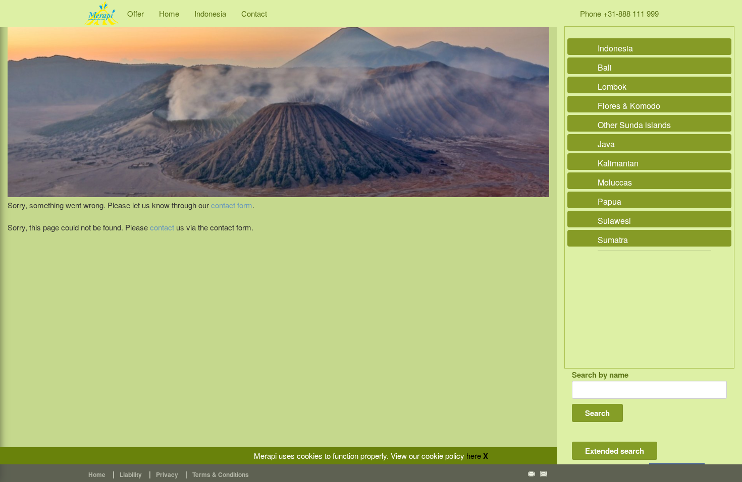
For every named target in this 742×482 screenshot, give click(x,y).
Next (539, 100)
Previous (17, 100)
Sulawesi (614, 220)
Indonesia (210, 13)
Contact (254, 13)
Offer (135, 13)
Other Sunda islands (634, 125)
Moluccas (615, 182)
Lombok (612, 86)
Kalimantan (618, 163)
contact (162, 227)
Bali (605, 67)
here (473, 455)
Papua (609, 201)
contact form (231, 205)
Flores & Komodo (629, 105)
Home (169, 13)
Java (606, 144)
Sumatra (613, 240)
